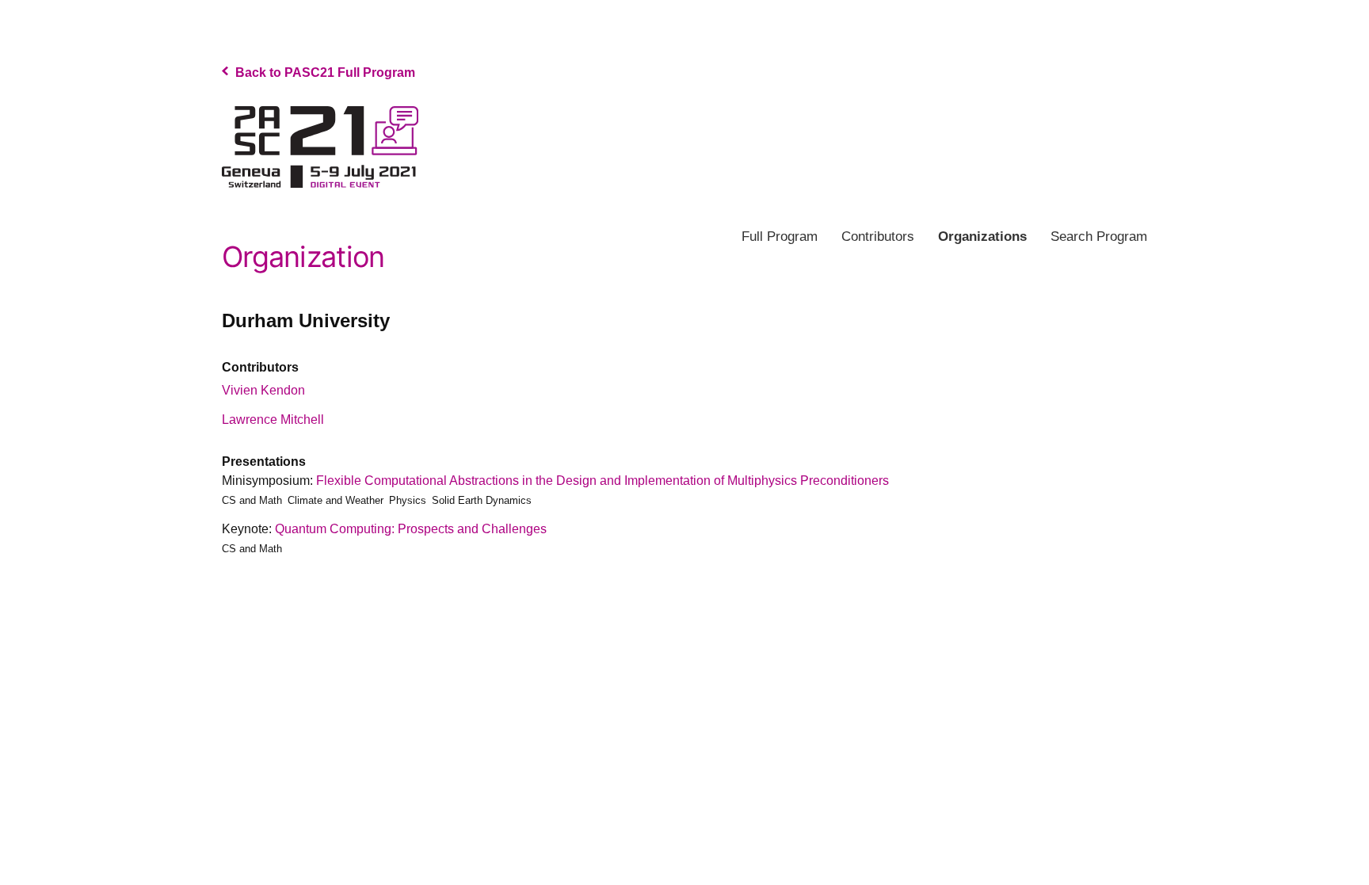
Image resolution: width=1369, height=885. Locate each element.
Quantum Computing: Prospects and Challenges (411, 529)
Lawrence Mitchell (273, 419)
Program (780, 236)
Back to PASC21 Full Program (323, 72)
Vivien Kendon (263, 390)
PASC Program (320, 147)
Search (1099, 236)
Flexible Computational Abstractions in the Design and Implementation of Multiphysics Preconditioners (602, 480)
